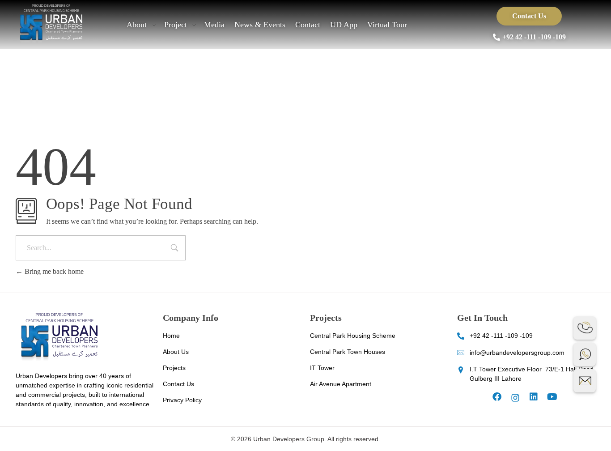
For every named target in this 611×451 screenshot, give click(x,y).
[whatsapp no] (584, 354)
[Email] (584, 380)
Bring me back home (53, 271)
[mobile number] (584, 328)
